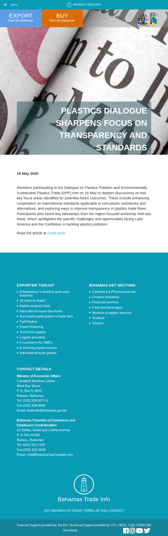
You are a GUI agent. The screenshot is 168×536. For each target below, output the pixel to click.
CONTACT (117, 510)
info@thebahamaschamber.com (50, 454)
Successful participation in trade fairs (46, 316)
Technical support (32, 332)
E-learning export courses (38, 348)
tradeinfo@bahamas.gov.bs (47, 410)
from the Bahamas (20, 20)
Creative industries (105, 297)
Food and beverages (107, 307)
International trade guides (38, 353)
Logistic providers (32, 337)
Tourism (97, 323)
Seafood (98, 318)
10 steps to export (32, 300)
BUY (62, 15)
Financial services (105, 302)
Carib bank (56, 233)
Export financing (31, 326)
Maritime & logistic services (112, 313)
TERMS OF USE (95, 510)
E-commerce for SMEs (36, 342)
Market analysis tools (35, 306)
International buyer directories (41, 311)
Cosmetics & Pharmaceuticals (114, 291)
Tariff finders (28, 321)
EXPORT (21, 15)
